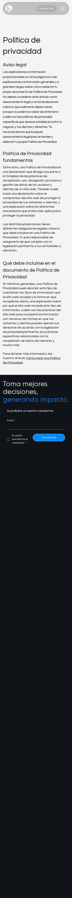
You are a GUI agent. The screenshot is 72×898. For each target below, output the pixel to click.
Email (11, 420)
